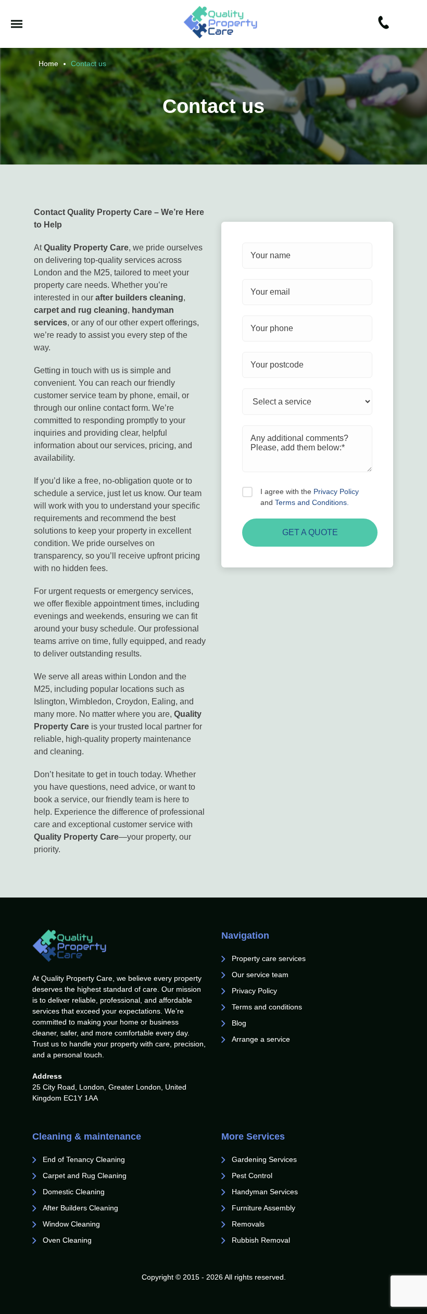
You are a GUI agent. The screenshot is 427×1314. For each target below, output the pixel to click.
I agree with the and (309, 497)
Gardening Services (264, 1159)
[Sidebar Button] (16, 24)
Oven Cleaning (67, 1240)
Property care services (269, 958)
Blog (239, 1023)
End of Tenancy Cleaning (85, 1159)
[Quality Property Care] (220, 22)
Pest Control (253, 1175)
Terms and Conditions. (312, 502)
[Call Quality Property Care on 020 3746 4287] (384, 24)
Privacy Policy (336, 491)
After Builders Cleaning (80, 1208)
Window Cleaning (71, 1224)
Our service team (260, 974)
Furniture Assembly (263, 1208)
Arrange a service (261, 1039)
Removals (249, 1224)
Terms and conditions (267, 1007)
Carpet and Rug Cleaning (85, 1175)
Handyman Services (265, 1191)
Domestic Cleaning (74, 1191)
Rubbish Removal (261, 1240)
